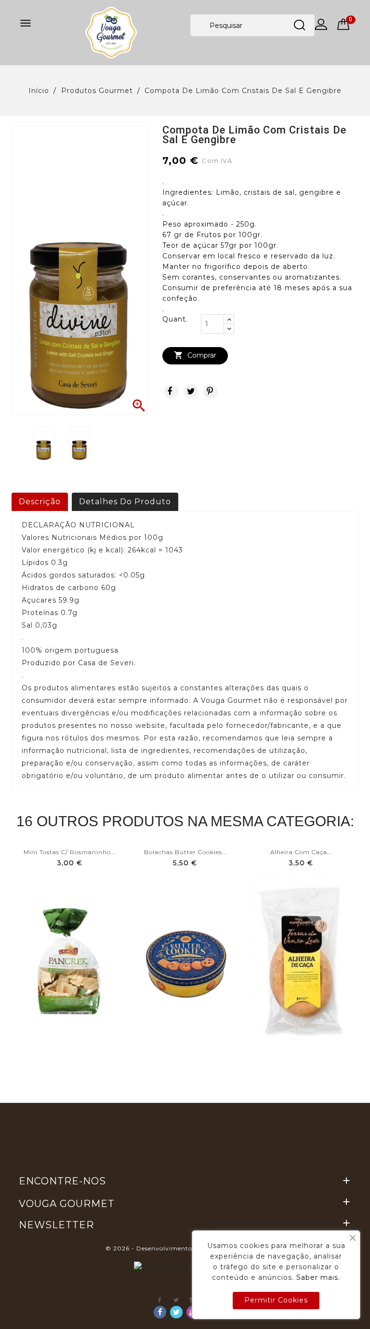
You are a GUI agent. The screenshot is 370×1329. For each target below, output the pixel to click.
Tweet (191, 391)
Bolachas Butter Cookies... (185, 852)
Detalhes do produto (125, 501)
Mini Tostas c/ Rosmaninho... (69, 852)
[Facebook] (160, 1312)
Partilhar (171, 391)
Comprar (195, 355)
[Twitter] (176, 1312)
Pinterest (210, 391)
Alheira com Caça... (300, 852)
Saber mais (317, 1277)
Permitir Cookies (276, 1300)
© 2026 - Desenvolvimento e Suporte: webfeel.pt (185, 1248)
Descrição (40, 501)
